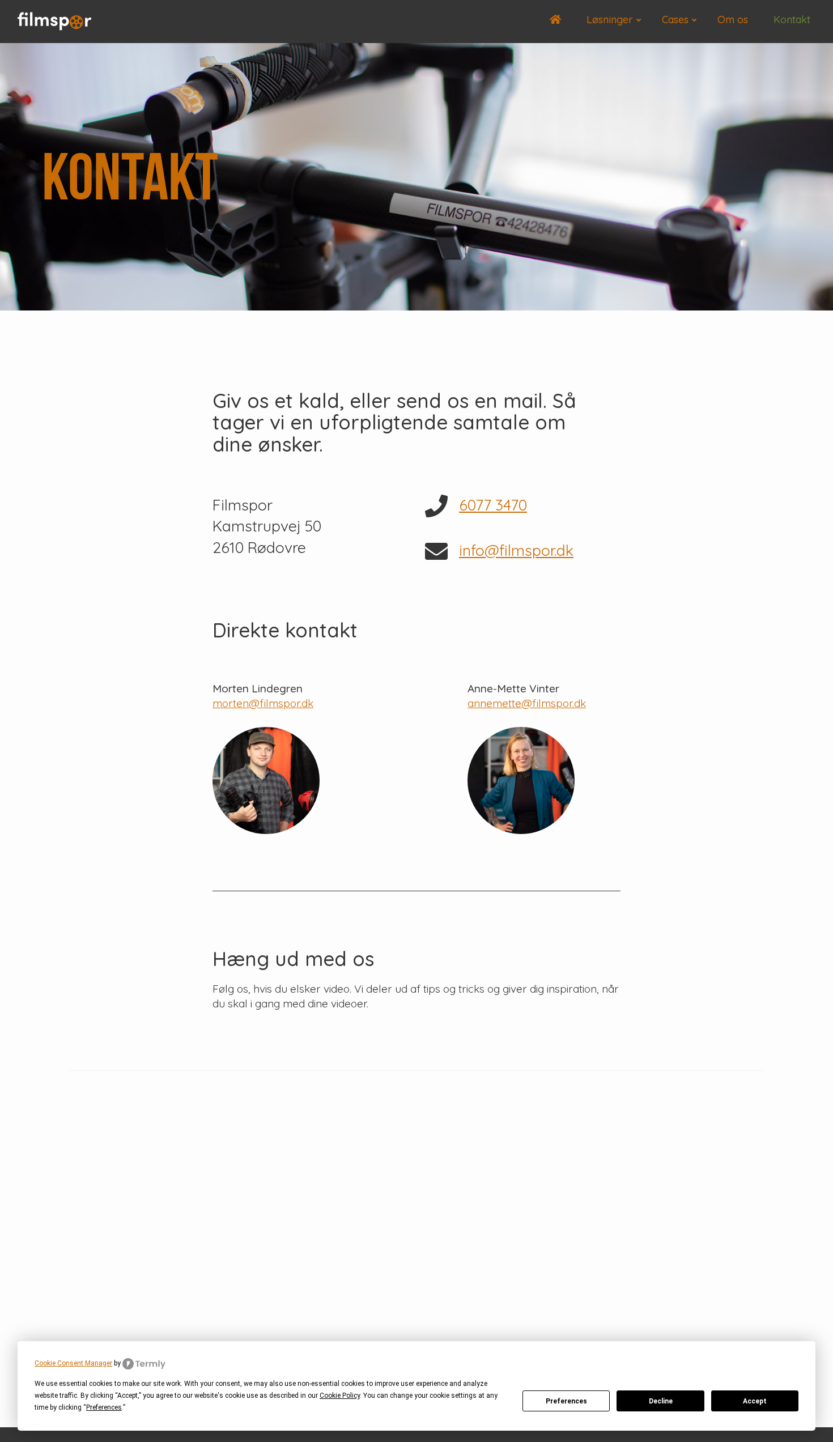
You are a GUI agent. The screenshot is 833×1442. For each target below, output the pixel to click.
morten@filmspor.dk (262, 703)
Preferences (566, 1401)
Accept (755, 1401)
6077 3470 (493, 504)
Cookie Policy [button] (340, 1396)
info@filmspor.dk (516, 550)
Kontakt (792, 19)
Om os (732, 19)
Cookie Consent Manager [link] (73, 1363)
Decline (661, 1401)
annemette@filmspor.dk (527, 703)
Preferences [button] (104, 1407)
